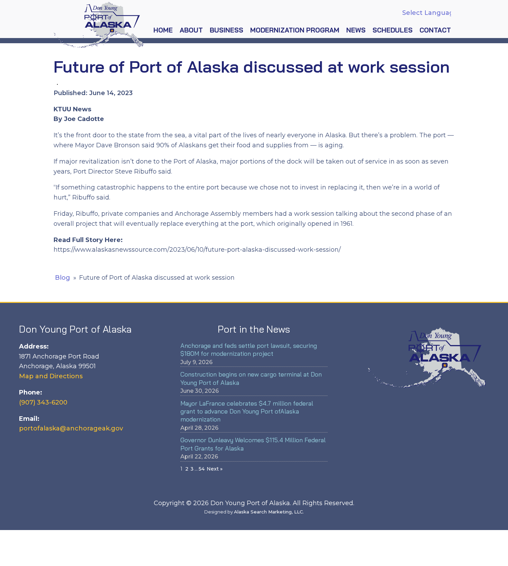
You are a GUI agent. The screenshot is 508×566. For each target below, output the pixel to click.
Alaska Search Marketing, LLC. (269, 511)
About (191, 30)
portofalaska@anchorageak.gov (71, 428)
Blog (62, 277)
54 (202, 469)
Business (226, 30)
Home (163, 30)
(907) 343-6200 (43, 402)
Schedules (393, 30)
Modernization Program (294, 30)
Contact (435, 30)
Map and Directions (51, 376)
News (356, 30)
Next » (215, 469)
